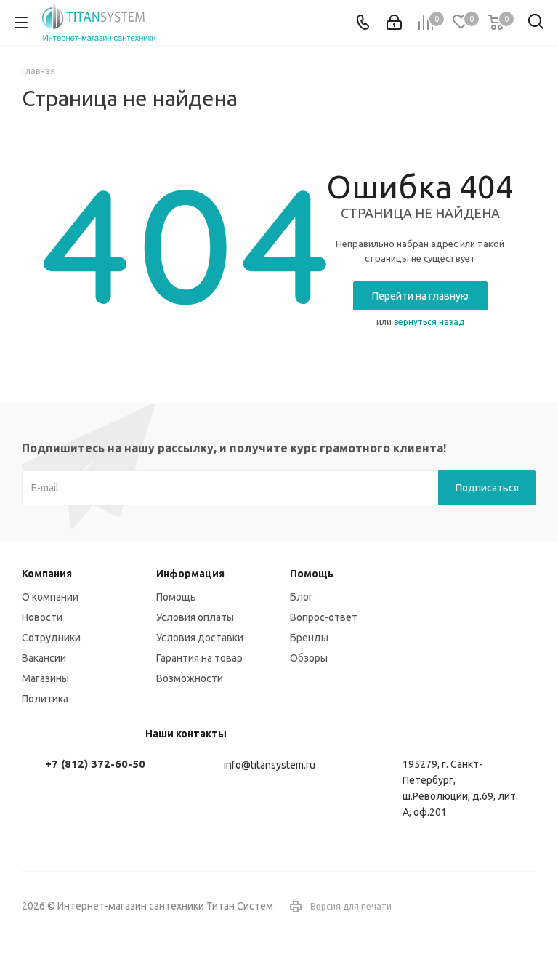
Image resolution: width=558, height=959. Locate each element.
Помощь (176, 597)
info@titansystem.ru (269, 765)
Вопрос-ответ (323, 617)
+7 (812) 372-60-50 (95, 764)
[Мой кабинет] (394, 22)
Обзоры (309, 658)
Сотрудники (51, 637)
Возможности (189, 678)
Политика (45, 699)
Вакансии (44, 658)
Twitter (525, 907)
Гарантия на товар (199, 658)
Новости (42, 617)
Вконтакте (489, 907)
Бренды (309, 637)
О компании (50, 597)
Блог (301, 597)
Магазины (45, 678)
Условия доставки (199, 637)
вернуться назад (429, 321)
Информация (190, 573)
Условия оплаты (195, 617)
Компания (47, 573)
